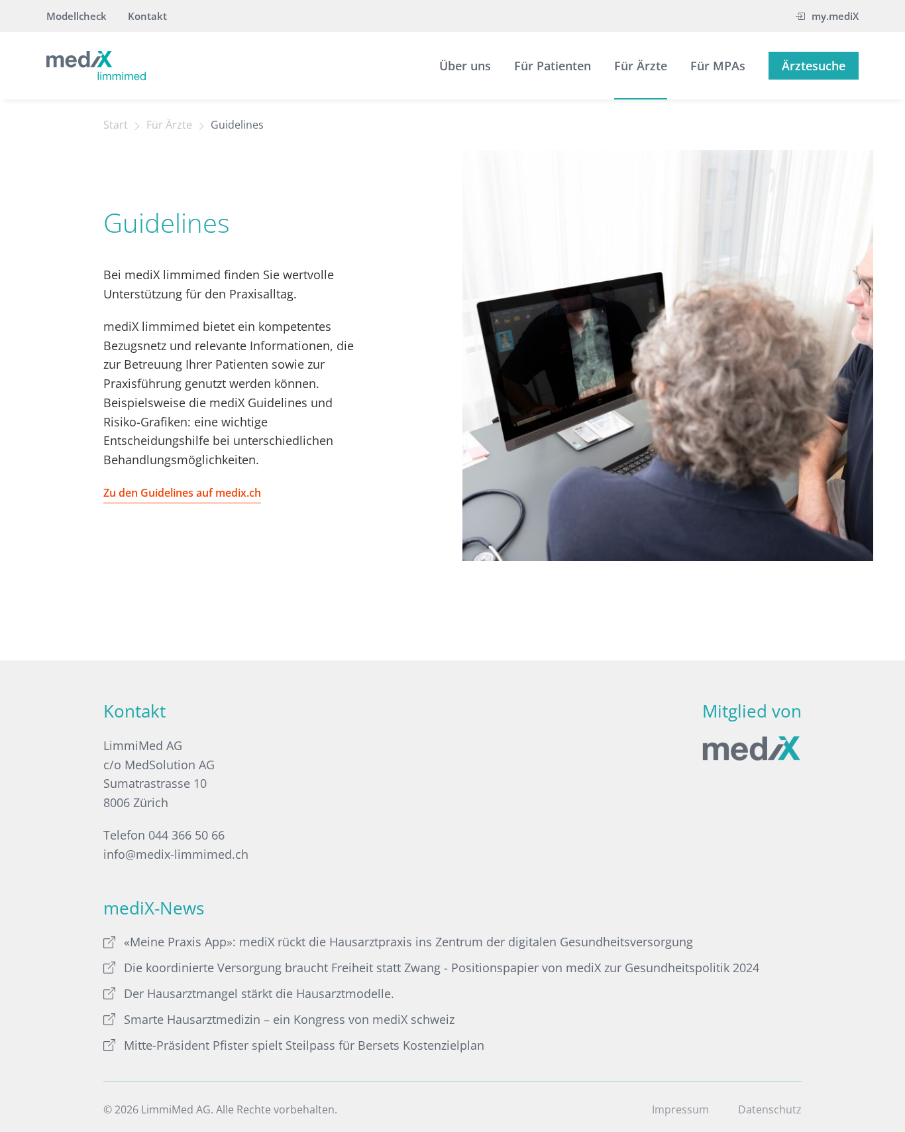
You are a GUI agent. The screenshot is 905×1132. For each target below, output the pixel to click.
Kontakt (147, 16)
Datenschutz (770, 1109)
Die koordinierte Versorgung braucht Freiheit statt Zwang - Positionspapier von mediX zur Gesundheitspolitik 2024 (441, 967)
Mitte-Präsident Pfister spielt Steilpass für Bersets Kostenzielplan (304, 1045)
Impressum (680, 1109)
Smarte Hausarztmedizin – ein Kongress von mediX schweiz (289, 1019)
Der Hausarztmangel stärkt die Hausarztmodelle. (259, 993)
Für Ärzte (640, 66)
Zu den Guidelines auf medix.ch (182, 492)
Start (115, 124)
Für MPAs (717, 66)
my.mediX (835, 16)
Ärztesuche (813, 66)
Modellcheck (76, 16)
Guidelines (237, 124)
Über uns (465, 66)
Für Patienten (552, 66)
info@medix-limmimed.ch (175, 854)
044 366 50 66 (186, 835)
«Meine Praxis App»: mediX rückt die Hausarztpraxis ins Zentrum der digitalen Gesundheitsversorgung (408, 942)
